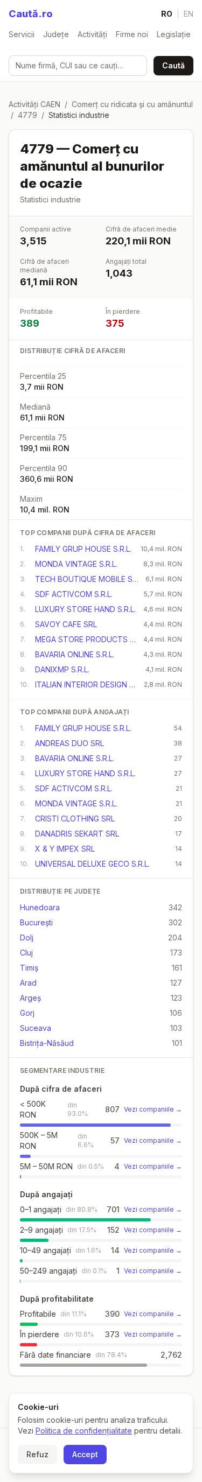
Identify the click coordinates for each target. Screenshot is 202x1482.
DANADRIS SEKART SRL (77, 833)
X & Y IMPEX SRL (65, 848)
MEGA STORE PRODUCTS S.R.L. (86, 639)
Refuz (37, 1454)
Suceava (35, 1028)
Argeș (30, 997)
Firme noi (132, 34)
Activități (92, 34)
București (36, 922)
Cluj (26, 952)
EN (188, 13)
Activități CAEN (34, 104)
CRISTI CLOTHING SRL (75, 818)
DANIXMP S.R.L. (62, 669)
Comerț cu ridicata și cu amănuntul (132, 104)
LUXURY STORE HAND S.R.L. (85, 609)
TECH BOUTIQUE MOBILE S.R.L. (87, 579)
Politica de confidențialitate (84, 1430)
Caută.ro (31, 13)
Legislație (174, 34)
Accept (85, 1454)
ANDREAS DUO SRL (69, 743)
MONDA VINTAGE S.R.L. (76, 563)
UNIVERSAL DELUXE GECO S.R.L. (92, 863)
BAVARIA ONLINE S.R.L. (74, 654)
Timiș (29, 967)
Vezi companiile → (153, 1109)
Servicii (21, 34)
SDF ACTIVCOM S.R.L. (74, 594)
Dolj (26, 937)
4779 (27, 115)
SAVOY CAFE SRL (66, 624)
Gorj (27, 1012)
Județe (56, 34)
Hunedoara (40, 907)
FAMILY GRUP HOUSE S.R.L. (83, 548)
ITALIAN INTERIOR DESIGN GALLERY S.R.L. (86, 684)
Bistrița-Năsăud (47, 1043)
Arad (28, 982)
